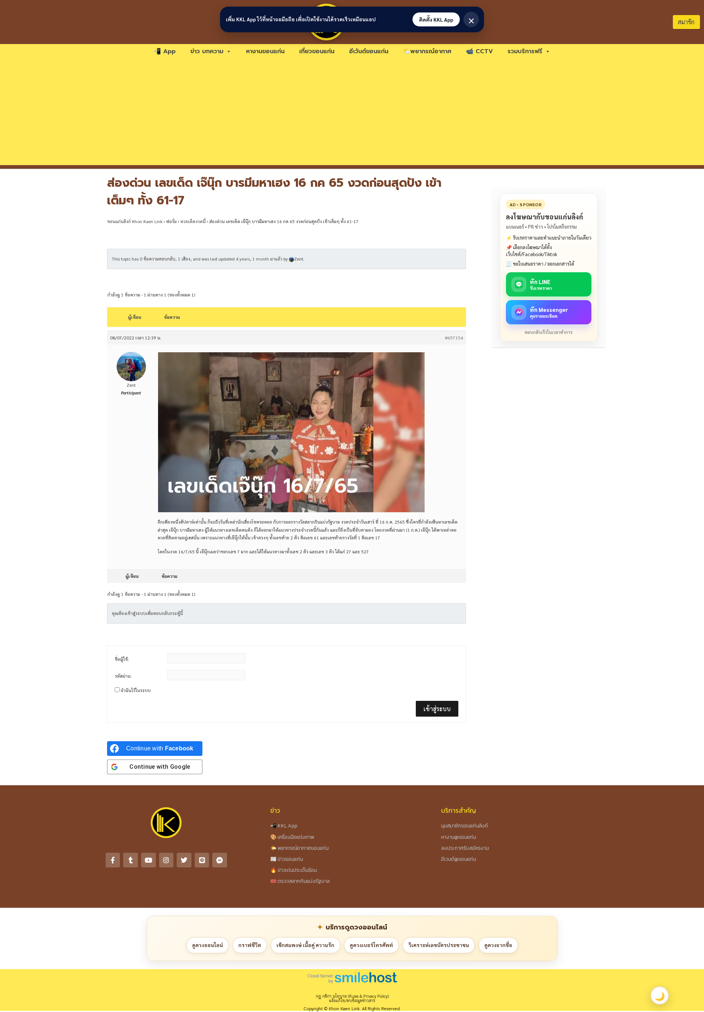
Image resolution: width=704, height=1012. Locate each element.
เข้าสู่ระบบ (437, 709)
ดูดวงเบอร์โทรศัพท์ (371, 945)
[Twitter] (184, 860)
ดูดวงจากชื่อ (498, 945)
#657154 (454, 338)
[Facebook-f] (113, 860)
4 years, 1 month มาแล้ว (259, 259)
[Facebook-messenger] (219, 860)
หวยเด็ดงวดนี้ (193, 221)
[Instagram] (166, 860)
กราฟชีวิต (249, 945)
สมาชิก (686, 22)
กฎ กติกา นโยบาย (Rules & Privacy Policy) (352, 996)
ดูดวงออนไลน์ (207, 945)
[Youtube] (148, 860)
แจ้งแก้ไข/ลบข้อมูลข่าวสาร (352, 1000)
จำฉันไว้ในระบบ (136, 690)
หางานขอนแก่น (265, 51)
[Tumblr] (130, 860)
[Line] (202, 860)
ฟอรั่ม (171, 221)
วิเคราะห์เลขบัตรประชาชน (438, 945)
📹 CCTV (479, 51)
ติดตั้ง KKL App (436, 19)
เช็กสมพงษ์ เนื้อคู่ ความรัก (305, 945)
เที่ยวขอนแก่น (316, 51)
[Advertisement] (352, 113)
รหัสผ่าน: (123, 676)
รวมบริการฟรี (524, 51)
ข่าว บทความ (206, 51)
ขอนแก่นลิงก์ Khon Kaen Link (134, 221)
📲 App (165, 51)
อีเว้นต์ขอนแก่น (368, 51)
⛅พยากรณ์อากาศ (427, 51)
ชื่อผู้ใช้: (122, 659)
